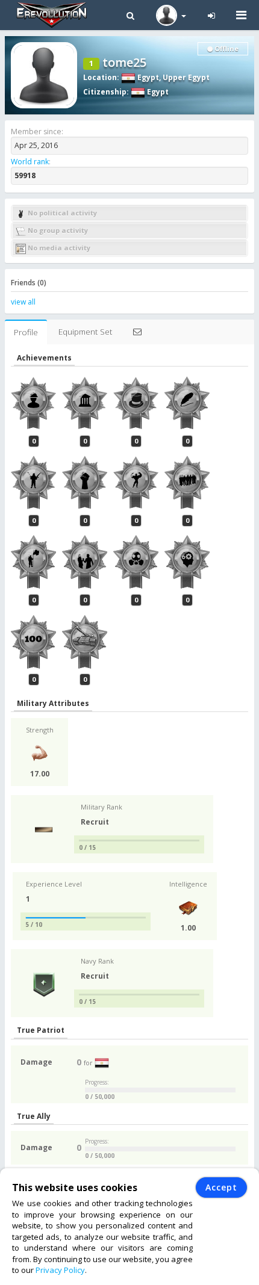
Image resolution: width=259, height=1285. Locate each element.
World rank (30, 161)
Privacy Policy (60, 1270)
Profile (26, 332)
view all (23, 302)
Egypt (147, 77)
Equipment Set (85, 331)
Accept (221, 1187)
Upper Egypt (186, 77)
